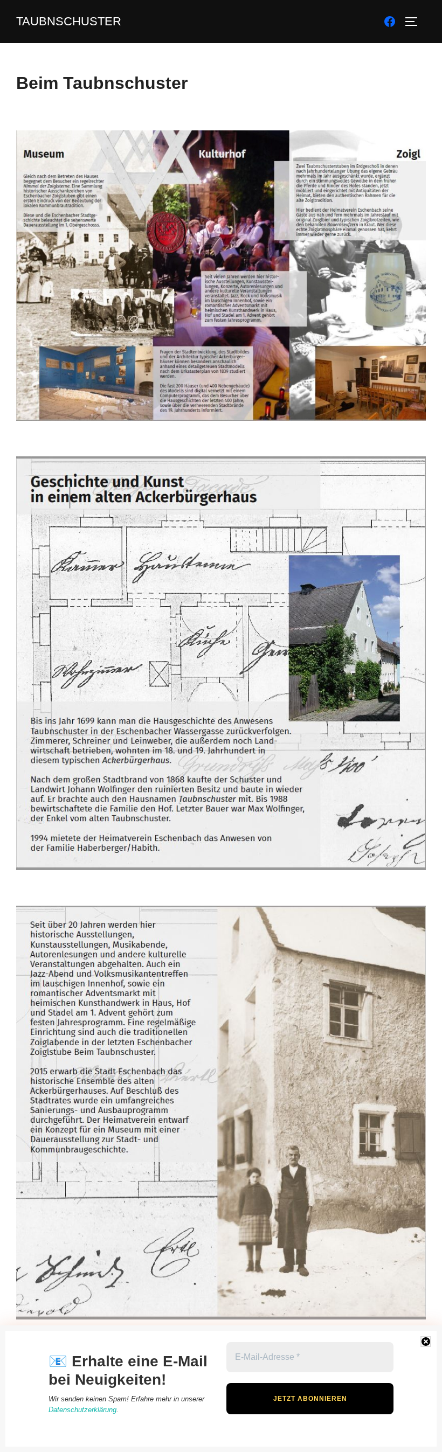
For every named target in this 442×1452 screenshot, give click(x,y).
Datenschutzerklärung (82, 1410)
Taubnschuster (68, 21)
